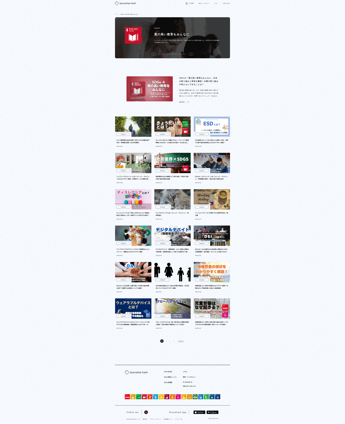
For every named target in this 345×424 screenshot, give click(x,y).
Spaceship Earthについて (133, 419)
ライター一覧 (178, 419)
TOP (116, 14)
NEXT (181, 341)
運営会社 (145, 419)
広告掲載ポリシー (168, 419)
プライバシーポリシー (155, 419)
